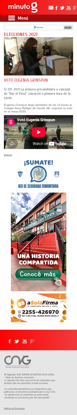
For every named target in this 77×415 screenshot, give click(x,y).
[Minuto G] (22, 7)
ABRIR (67, 28)
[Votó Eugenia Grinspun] (38, 56)
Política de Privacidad (14, 408)
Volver (8, 155)
